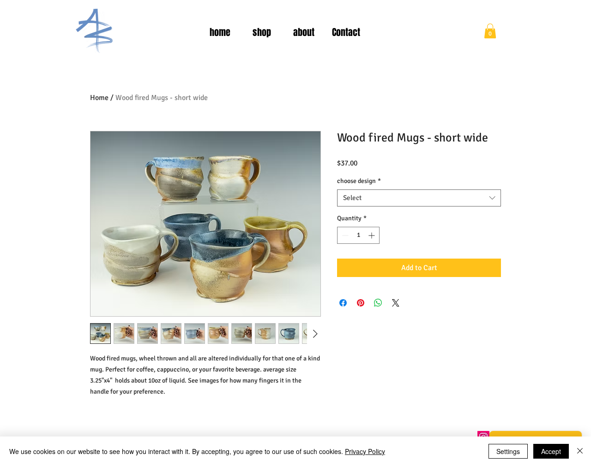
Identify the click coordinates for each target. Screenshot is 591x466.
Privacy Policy (365, 451)
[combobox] (419, 198)
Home (99, 97)
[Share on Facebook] (343, 302)
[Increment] (372, 235)
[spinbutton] (358, 235)
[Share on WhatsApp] (378, 302)
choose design (359, 181)
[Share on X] (395, 302)
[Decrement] (344, 235)
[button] (490, 31)
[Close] (579, 451)
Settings (508, 451)
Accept (551, 451)
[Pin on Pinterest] (360, 302)
